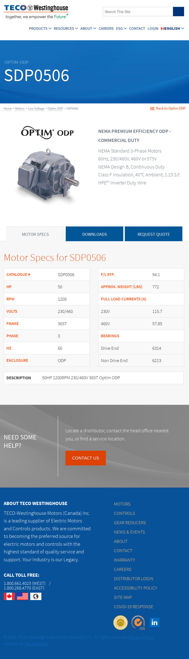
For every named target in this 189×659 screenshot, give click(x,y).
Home (8, 108)
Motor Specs (35, 234)
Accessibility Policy (135, 588)
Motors (19, 108)
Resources (64, 28)
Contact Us (85, 458)
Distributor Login (133, 578)
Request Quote (154, 234)
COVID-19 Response (133, 606)
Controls (124, 513)
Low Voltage (36, 108)
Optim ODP (55, 108)
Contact (137, 28)
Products (38, 28)
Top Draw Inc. (37, 644)
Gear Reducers (130, 522)
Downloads (94, 234)
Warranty (124, 560)
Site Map (123, 597)
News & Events (129, 532)
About (86, 28)
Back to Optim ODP (170, 108)
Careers (106, 28)
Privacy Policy (141, 637)
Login (153, 28)
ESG (119, 28)
